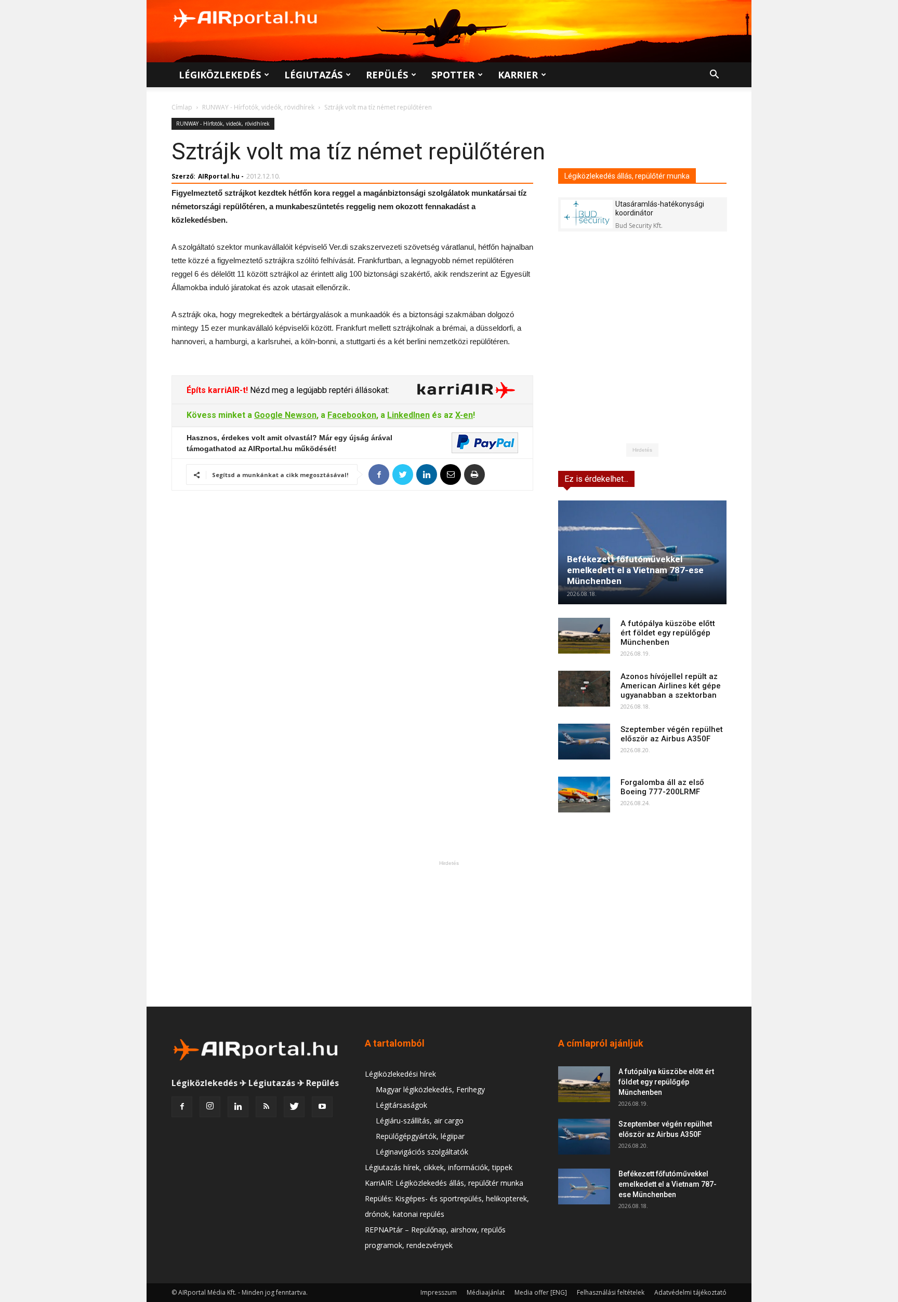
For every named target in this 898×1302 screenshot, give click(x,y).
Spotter (452, 75)
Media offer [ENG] (540, 1292)
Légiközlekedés (220, 75)
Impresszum (438, 1292)
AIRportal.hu (219, 176)
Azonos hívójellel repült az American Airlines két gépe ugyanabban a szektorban (670, 686)
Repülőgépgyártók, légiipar (420, 1136)
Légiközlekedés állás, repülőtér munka (627, 176)
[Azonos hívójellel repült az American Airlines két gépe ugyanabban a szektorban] (584, 689)
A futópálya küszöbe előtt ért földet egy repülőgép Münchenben (667, 633)
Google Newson (285, 415)
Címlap (181, 107)
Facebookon (351, 415)
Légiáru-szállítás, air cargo (420, 1120)
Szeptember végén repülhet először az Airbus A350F (671, 734)
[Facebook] (181, 1106)
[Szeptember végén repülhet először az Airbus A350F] (584, 742)
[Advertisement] (449, 933)
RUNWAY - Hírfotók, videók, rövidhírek (258, 107)
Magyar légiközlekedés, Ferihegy (430, 1089)
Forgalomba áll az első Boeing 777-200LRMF (662, 787)
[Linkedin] (238, 1106)
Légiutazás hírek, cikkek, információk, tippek (438, 1167)
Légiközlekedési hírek (400, 1074)
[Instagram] (210, 1106)
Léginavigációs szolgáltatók (422, 1152)
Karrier (518, 75)
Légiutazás (313, 75)
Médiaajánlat (486, 1292)
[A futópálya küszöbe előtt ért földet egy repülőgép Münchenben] (584, 636)
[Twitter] (294, 1106)
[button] (714, 75)
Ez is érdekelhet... (596, 479)
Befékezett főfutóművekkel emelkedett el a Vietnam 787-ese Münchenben (635, 570)
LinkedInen (408, 415)
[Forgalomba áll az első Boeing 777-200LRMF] (584, 794)
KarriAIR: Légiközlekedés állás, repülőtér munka (444, 1183)
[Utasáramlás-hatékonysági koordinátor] (587, 214)
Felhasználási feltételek (610, 1292)
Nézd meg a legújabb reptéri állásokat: (318, 390)
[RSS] (266, 1106)
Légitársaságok (401, 1105)
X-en (464, 415)
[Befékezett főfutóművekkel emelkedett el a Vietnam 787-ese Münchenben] (642, 552)
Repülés (387, 75)
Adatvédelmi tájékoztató (690, 1292)
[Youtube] (322, 1106)
